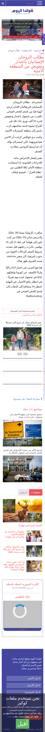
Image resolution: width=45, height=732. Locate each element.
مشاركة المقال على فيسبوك (27, 399)
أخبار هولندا (27, 50)
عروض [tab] (23, 492)
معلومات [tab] (35, 492)
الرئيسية (37, 50)
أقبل (22, 724)
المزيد (22, 629)
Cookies (10, 717)
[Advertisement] (22, 205)
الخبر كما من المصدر (31, 315)
